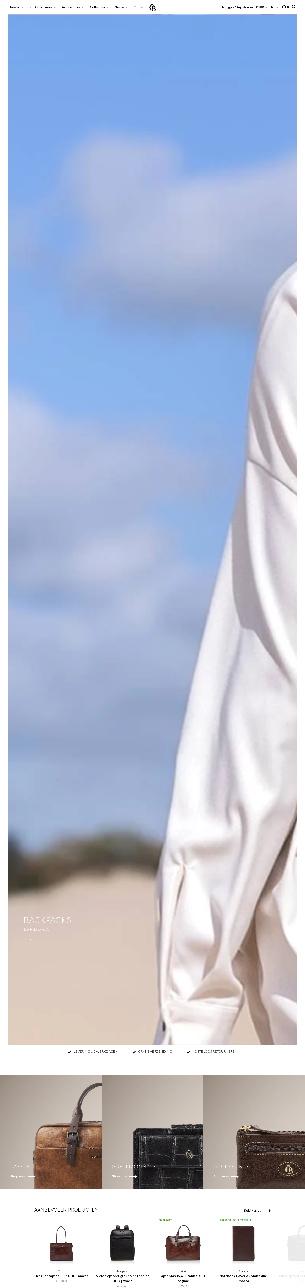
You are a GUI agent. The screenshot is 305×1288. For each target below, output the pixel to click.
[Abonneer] (218, 662)
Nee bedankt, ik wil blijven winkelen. (203, 688)
